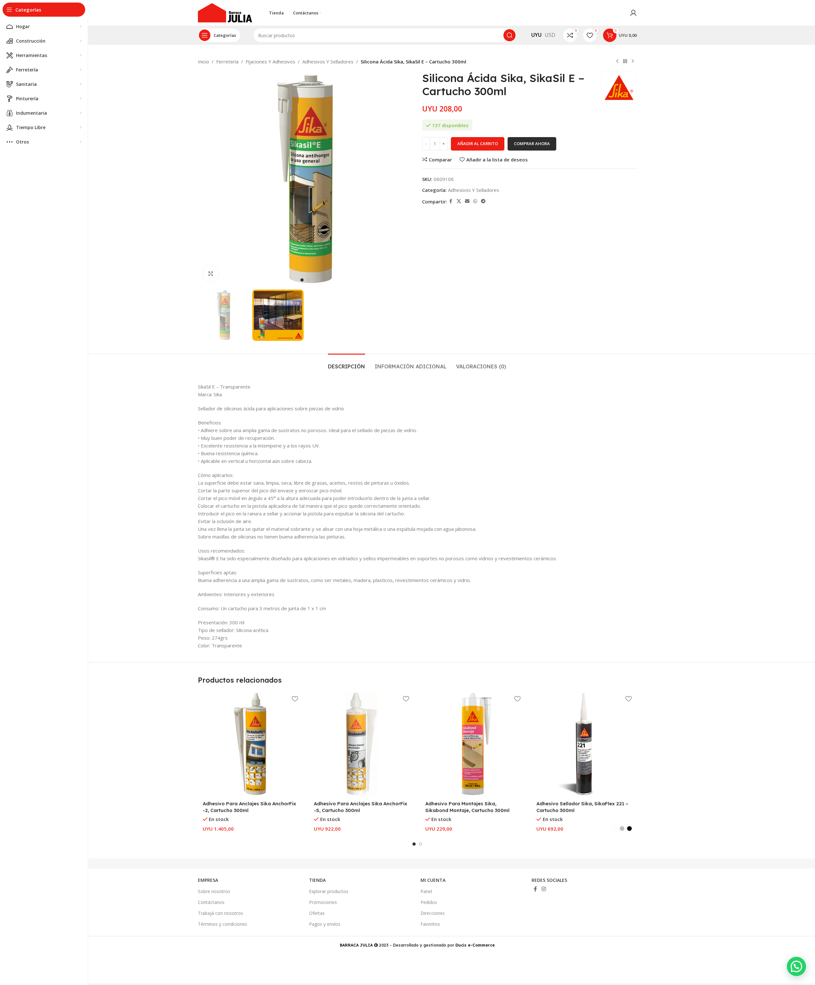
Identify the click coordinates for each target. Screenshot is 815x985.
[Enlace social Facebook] (451, 201)
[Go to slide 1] (302, 280)
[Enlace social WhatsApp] (475, 201)
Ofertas (317, 913)
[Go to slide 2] (308, 280)
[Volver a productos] (625, 61)
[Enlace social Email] (467, 201)
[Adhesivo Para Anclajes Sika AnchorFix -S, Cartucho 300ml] (361, 744)
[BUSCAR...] (509, 35)
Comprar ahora (532, 143)
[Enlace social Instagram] (543, 889)
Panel (426, 891)
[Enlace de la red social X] (459, 201)
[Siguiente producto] (633, 61)
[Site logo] (225, 12)
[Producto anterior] (617, 61)
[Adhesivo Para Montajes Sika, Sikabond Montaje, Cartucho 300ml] (473, 744)
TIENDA (317, 880)
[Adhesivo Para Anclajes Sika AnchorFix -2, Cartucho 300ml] (250, 744)
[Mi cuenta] (633, 12)
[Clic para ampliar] (211, 274)
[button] (796, 966)
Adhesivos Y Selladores (328, 61)
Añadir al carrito (477, 143)
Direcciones (432, 913)
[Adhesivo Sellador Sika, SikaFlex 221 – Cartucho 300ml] (584, 744)
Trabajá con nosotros (220, 913)
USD (550, 34)
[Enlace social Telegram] (483, 201)
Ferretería (227, 61)
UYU (536, 34)
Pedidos (428, 902)
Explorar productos (328, 891)
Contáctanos (211, 902)
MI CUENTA (432, 880)
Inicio (203, 61)
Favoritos (430, 924)
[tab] (346, 363)
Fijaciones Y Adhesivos (270, 61)
